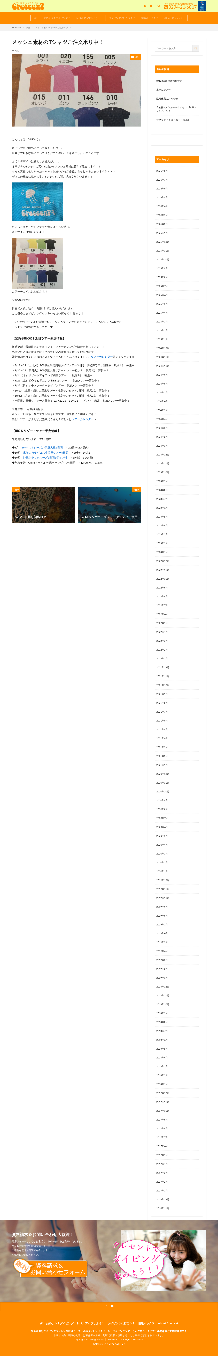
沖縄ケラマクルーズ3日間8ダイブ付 (45, 457)
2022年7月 (162, 605)
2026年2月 (162, 224)
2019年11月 (162, 889)
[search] (195, 48)
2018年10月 (162, 1004)
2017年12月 (162, 1093)
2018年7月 (162, 1030)
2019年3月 (162, 960)
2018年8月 (162, 1022)
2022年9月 (162, 587)
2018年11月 (162, 995)
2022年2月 (162, 649)
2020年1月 (162, 871)
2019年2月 (162, 968)
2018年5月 (162, 1048)
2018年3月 (162, 1066)
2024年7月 (162, 392)
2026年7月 (162, 179)
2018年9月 (162, 1013)
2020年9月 (162, 800)
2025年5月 (162, 303)
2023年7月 (162, 498)
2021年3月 (162, 747)
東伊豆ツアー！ (164, 89)
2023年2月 (162, 543)
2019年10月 (162, 897)
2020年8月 (162, 809)
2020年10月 (162, 791)
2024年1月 (162, 445)
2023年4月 (162, 525)
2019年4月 (162, 951)
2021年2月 (162, 756)
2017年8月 (162, 1128)
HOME (18, 27)
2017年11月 (162, 1101)
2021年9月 (162, 693)
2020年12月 (162, 773)
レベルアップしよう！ (88, 18)
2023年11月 (162, 463)
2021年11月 (162, 676)
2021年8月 (162, 702)
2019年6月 (162, 933)
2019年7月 (162, 924)
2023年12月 (162, 454)
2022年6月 (162, 614)
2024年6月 (162, 401)
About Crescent (173, 18)
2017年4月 (162, 1163)
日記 (28, 27)
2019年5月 (162, 942)
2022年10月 (162, 578)
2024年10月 (162, 365)
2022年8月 (162, 596)
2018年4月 (162, 1057)
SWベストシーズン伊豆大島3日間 (42, 447)
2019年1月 (162, 977)
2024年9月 (162, 374)
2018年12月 (162, 986)
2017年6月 (162, 1146)
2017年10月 (162, 1110)
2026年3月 (162, 215)
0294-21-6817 (182, 7)
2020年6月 (162, 827)
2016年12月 (162, 1199)
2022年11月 (162, 569)
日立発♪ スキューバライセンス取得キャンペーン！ (176, 109)
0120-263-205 (165, 140)
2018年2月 (162, 1075)
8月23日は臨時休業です (169, 80)
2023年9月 (162, 481)
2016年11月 (162, 1208)
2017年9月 (162, 1119)
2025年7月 (162, 286)
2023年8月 (162, 490)
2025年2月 (162, 330)
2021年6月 (162, 720)
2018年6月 (162, 1039)
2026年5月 (162, 197)
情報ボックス (148, 18)
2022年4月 (162, 631)
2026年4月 (162, 206)
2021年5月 (162, 729)
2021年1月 (162, 764)
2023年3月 (162, 534)
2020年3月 (162, 853)
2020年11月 (162, 782)
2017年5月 (162, 1155)
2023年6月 (162, 507)
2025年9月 (162, 268)
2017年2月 (162, 1181)
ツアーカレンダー (102, 356)
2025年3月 (162, 321)
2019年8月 (162, 915)
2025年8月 (162, 277)
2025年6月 (162, 294)
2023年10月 (162, 472)
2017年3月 (162, 1172)
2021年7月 (162, 711)
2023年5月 (162, 516)
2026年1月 (162, 232)
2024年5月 (162, 410)
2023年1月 (162, 552)
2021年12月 (162, 667)
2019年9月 (162, 906)
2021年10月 (162, 685)
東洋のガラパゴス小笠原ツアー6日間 (45, 452)
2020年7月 (162, 818)
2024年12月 (162, 348)
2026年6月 (162, 188)
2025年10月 (162, 259)
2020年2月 (162, 862)
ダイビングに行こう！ (121, 18)
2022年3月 (162, 640)
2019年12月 (162, 880)
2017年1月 (162, 1190)
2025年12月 (162, 241)
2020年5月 (162, 835)
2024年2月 (162, 436)
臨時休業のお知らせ (167, 98)
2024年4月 (162, 419)
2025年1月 (162, 339)
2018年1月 (162, 1084)
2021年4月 (162, 738)
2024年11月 (162, 357)
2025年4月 (162, 312)
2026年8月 (162, 170)
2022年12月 (162, 560)
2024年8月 (162, 383)
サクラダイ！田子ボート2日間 (172, 119)
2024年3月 (162, 427)
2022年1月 (162, 658)
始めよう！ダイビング (56, 18)
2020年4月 (162, 844)
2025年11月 (162, 250)
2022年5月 (162, 623)
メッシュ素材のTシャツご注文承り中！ (53, 27)
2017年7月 (162, 1137)
